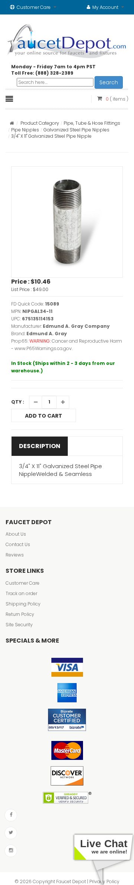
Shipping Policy (23, 604)
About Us (16, 534)
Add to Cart (43, 415)
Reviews (15, 555)
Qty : (17, 402)
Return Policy (20, 614)
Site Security (19, 624)
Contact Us (18, 544)
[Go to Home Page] (11, 123)
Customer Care (22, 583)
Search (108, 82)
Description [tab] (39, 446)
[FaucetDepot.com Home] (67, 39)
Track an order (21, 593)
